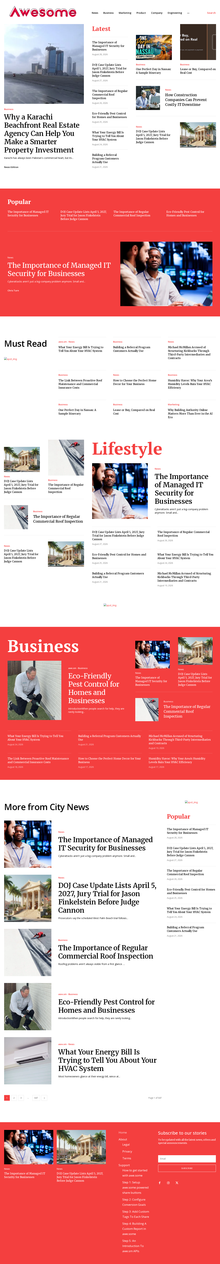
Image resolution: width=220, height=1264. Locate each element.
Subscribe (187, 1168)
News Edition (11, 167)
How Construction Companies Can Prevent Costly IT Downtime (186, 100)
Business (8, 109)
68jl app (204, 1146)
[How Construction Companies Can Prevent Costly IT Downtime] (148, 98)
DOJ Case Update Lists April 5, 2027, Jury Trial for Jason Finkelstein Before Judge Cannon (83, 215)
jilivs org (164, 1146)
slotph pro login (176, 1149)
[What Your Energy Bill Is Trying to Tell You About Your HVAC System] (27, 1060)
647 (36, 1097)
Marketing (173, 404)
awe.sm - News (66, 342)
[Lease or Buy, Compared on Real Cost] (198, 42)
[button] (211, 13)
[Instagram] (168, 1183)
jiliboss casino (191, 1146)
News (168, 90)
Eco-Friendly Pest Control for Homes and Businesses (93, 688)
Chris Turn (13, 290)
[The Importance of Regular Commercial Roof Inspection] (66, 458)
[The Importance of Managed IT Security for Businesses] (166, 274)
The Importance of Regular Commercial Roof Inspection (110, 94)
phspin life (175, 1146)
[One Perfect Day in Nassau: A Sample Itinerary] (154, 47)
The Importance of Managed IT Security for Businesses (108, 46)
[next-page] (44, 1098)
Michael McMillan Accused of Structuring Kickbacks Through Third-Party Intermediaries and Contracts (184, 577)
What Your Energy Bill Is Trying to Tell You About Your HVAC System (108, 136)
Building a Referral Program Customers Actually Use (105, 158)
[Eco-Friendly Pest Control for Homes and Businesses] (34, 690)
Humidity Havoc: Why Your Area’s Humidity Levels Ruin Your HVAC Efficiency (190, 384)
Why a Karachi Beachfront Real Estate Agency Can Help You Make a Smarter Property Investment (41, 133)
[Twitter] (177, 1183)
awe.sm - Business (78, 668)
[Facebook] (159, 1183)
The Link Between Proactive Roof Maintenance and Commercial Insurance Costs (80, 384)
